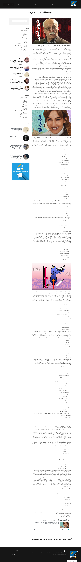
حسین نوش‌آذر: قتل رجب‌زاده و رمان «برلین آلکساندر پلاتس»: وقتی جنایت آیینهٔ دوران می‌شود (16, 157)
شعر (26, 46)
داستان (26, 38)
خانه (68, 4)
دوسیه (26, 41)
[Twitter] (16, 4)
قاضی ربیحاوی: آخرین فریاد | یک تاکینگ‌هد (16, 137)
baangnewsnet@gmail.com (61, 557)
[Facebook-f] (16, 554)
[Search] (13, 21)
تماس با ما (42, 4)
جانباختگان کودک (22, 44)
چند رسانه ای (35, 4)
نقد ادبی (25, 50)
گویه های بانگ (22, 49)
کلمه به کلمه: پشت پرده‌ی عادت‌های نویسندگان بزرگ (17, 74)
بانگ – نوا (25, 36)
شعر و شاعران (24, 47)
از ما (58, 4)
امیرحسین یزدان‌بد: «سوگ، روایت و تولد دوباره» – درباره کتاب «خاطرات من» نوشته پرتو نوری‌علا (16, 81)
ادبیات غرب (25, 30)
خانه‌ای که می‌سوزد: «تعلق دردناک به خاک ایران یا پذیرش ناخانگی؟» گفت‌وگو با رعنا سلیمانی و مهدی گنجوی (16, 147)
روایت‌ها (25, 42)
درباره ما (48, 4)
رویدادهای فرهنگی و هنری (22, 45)
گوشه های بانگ (22, 40)
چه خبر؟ (63, 4)
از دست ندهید (24, 32)
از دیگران (53, 4)
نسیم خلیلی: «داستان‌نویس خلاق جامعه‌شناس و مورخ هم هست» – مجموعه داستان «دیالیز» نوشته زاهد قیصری (16, 61)
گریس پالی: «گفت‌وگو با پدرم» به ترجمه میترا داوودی (16, 67)
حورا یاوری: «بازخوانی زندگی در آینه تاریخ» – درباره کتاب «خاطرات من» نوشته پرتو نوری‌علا (16, 88)
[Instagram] (18, 4)
